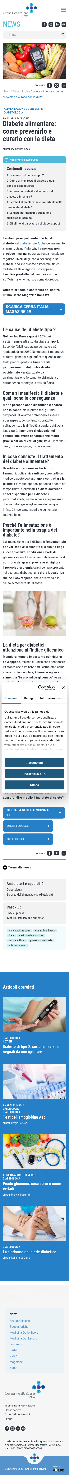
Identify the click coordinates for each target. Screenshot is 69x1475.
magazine (16, 1362)
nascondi (30, 169)
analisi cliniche (20, 1320)
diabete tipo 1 (29, 243)
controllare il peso (45, 930)
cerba (13, 1350)
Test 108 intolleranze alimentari (25, 918)
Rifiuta (34, 784)
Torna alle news (19, 867)
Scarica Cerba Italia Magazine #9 (27, 309)
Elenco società (13, 1410)
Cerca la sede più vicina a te (28, 812)
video (13, 1356)
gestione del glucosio (31, 935)
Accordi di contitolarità (17, 1414)
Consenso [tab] (11, 698)
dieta (11, 935)
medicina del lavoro (23, 1338)
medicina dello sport (24, 1332)
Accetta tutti (34, 762)
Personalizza (32, 773)
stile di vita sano (17, 945)
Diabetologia (20, 91)
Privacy (8, 1418)
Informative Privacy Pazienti (20, 1405)
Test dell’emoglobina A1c (24, 1117)
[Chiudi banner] (63, 687)
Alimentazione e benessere (23, 108)
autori (13, 1367)
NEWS (11, 24)
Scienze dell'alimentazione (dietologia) (30, 894)
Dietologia (16, 839)
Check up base (15, 913)
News (6, 91)
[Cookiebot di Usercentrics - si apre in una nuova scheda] (40, 687)
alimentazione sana (19, 930)
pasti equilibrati (17, 940)
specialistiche (19, 1326)
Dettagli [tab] (29, 698)
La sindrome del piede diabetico (30, 1252)
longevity (16, 1344)
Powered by (56, 1467)
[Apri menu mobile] (63, 10)
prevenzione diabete (41, 940)
